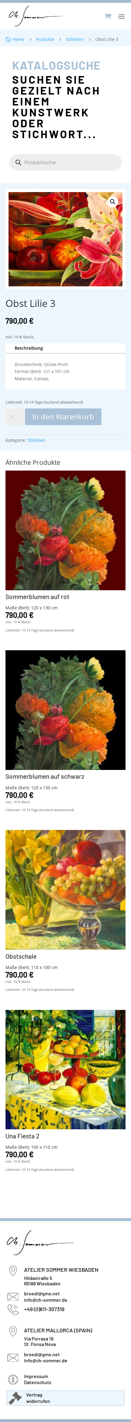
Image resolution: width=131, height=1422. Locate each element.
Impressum (36, 1376)
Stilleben (36, 440)
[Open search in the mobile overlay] (65, 162)
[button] (112, 201)
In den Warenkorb (63, 416)
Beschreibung (29, 348)
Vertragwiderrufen (38, 1398)
